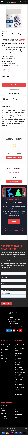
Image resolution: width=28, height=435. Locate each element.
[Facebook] (3, 99)
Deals (3, 352)
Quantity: (5, 77)
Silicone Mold (18, 414)
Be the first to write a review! (14, 157)
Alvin (16, 417)
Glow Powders (5, 347)
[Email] (7, 99)
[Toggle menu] (2, 2)
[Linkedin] (13, 99)
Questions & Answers (14, 168)
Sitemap (3, 361)
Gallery (3, 355)
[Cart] (25, 2)
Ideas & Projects (5, 344)
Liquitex (3, 413)
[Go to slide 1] (10, 230)
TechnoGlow (4, 406)
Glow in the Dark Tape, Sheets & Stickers (19, 379)
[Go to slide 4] (16, 230)
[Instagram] (10, 330)
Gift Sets (17, 392)
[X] (10, 99)
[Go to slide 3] (14, 230)
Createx (17, 406)
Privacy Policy (5, 267)
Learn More (14, 221)
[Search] (21, 1)
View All (17, 420)
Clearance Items (19, 394)
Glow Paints (4, 349)
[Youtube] (20, 330)
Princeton (17, 411)
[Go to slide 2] (12, 230)
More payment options (14, 89)
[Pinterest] (16, 99)
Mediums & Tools (20, 372)
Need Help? (4, 358)
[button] (14, 40)
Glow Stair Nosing (20, 384)
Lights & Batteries (20, 375)
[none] (14, 17)
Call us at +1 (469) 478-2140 (14, 326)
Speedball (17, 409)
